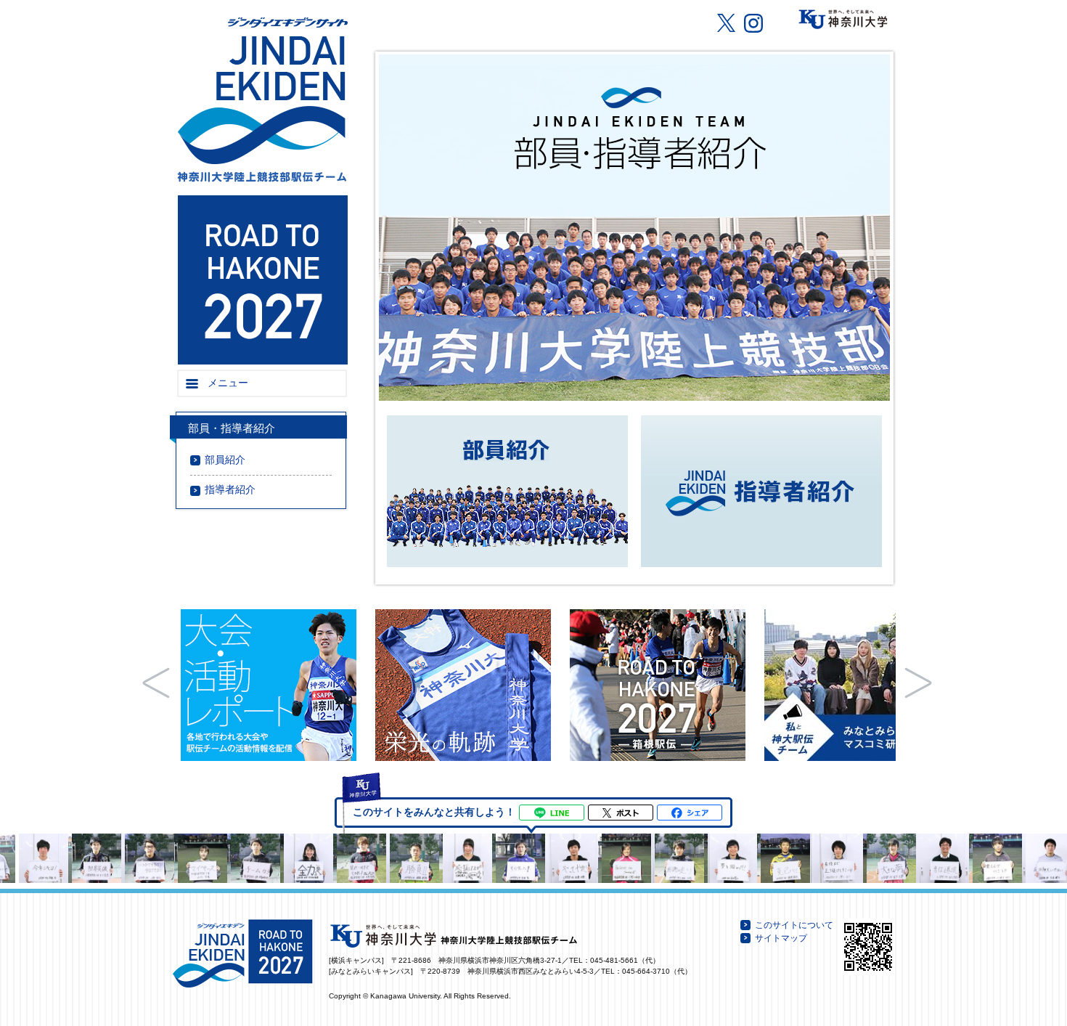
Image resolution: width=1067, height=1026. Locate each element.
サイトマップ (781, 938)
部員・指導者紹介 (231, 428)
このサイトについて (794, 925)
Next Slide (918, 683)
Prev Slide (156, 683)
